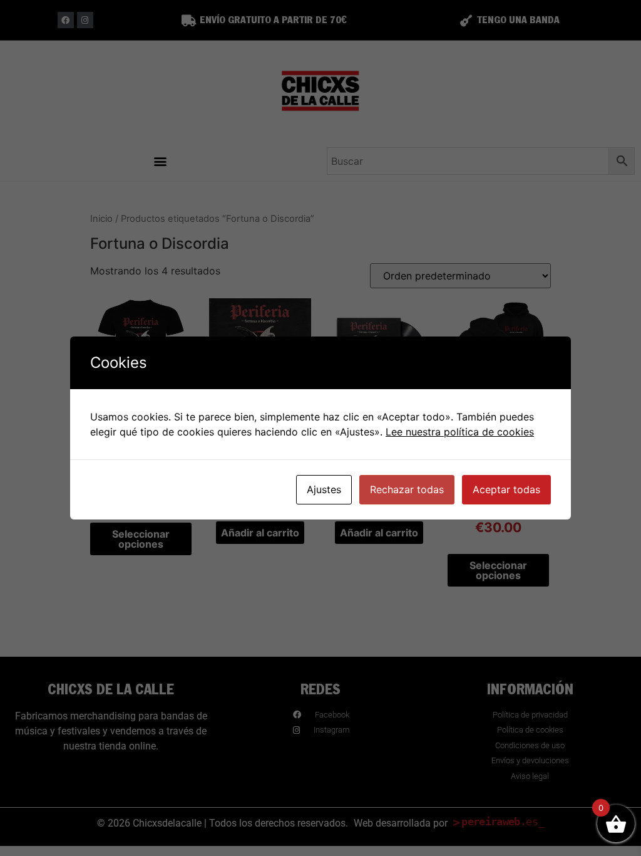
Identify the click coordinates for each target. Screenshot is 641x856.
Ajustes (324, 489)
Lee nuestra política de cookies (460, 431)
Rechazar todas (407, 489)
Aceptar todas (506, 489)
